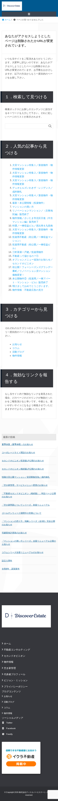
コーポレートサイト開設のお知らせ (18, 452)
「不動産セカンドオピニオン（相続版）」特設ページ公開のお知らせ (29, 495)
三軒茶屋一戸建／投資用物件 (27, 252)
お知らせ (17, 344)
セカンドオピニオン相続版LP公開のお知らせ (23, 469)
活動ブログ (18, 352)
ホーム (7, 643)
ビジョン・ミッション (16, 680)
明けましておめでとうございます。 (31, 286)
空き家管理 (10, 668)
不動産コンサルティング (17, 649)
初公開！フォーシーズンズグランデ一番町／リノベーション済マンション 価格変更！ (32, 271)
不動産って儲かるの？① (25, 256)
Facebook (11, 728)
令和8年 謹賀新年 (11, 569)
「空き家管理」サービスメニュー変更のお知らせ (25, 485)
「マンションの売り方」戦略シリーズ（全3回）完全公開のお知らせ (28, 523)
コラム (15, 348)
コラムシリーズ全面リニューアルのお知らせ (22, 552)
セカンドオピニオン (14, 656)
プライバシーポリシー (16, 686)
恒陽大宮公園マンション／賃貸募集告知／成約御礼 (26, 477)
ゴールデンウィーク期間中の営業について (21, 513)
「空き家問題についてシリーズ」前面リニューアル (26, 505)
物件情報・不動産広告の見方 (27, 290)
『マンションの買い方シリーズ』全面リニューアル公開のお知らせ (29, 542)
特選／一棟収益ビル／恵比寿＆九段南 (32, 225)
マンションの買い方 (23, 206)
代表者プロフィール (14, 674)
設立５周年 (7, 560)
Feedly (9, 734)
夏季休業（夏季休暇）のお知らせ (17, 444)
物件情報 (17, 355)
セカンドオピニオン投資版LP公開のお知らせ (23, 460)
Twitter (9, 723)
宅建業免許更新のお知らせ (14, 533)
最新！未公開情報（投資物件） (29, 203)
